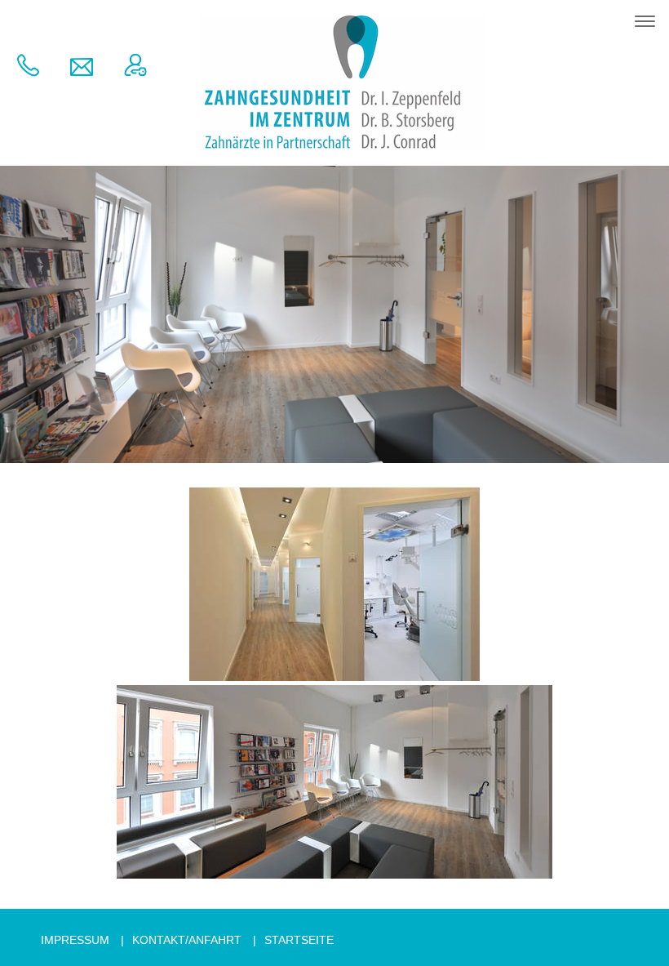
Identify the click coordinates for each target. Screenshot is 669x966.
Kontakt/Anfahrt (186, 939)
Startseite (299, 939)
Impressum (75, 939)
